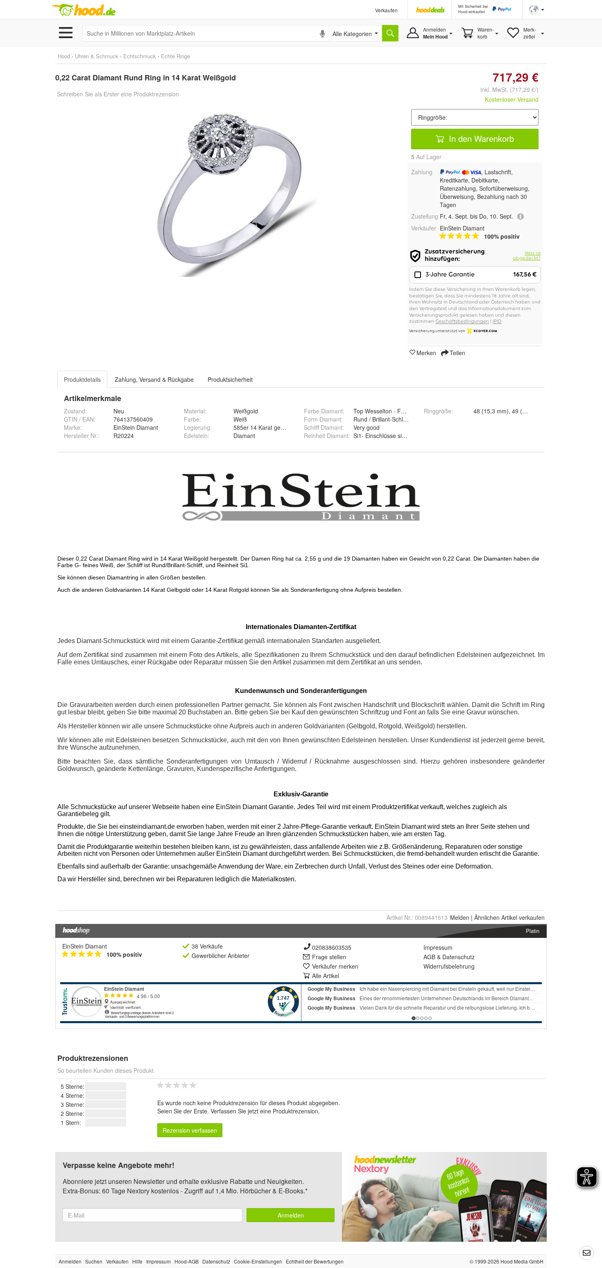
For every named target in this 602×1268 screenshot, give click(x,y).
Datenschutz (458, 957)
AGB (429, 957)
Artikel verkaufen (509, 917)
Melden (459, 917)
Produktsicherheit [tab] (230, 379)
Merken (426, 352)
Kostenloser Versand (512, 99)
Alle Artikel (325, 976)
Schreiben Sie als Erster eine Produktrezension (118, 94)
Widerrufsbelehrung (449, 966)
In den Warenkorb (480, 138)
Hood (64, 56)
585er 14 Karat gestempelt (268, 427)
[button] (536, 8)
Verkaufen (386, 10)
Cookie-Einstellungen (258, 1261)
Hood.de (83, 10)
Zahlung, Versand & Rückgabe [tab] (154, 379)
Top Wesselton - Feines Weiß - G (396, 411)
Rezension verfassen (190, 1130)
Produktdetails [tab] (82, 379)
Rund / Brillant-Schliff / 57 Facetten (398, 419)
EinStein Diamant (84, 946)
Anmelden (291, 1215)
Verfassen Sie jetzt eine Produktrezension (264, 1111)
